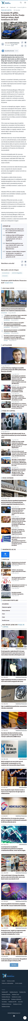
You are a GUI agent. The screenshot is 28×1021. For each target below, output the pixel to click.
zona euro (5, 276)
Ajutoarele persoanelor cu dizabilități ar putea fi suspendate (14, 330)
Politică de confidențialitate (7, 983)
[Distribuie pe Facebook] (25, 42)
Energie (6, 340)
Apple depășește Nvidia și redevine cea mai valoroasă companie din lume (13, 680)
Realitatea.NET (5, 992)
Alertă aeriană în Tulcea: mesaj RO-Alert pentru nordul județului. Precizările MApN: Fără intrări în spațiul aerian (15, 325)
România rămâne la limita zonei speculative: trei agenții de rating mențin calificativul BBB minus (12, 734)
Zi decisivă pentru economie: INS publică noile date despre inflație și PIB (14, 960)
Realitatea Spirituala (6, 994)
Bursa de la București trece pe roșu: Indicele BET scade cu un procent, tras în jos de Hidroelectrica (14, 246)
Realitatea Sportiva (14, 992)
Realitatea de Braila (6, 1006)
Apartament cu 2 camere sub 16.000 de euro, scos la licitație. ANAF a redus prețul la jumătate (19, 406)
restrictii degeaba (17, 273)
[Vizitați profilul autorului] (2, 44)
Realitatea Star (22, 992)
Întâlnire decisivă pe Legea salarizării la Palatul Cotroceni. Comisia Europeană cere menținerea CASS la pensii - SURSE (15, 318)
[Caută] (20, 3)
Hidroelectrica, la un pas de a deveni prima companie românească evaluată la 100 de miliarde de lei (14, 820)
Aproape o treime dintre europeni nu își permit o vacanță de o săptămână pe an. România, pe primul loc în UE (15, 254)
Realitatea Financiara (21, 648)
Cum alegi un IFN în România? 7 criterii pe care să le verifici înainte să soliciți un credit (19, 398)
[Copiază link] (22, 42)
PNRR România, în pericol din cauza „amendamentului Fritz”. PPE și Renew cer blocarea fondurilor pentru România (19, 541)
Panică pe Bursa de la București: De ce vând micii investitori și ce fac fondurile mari (15, 230)
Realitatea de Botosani (6, 1004)
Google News (9, 282)
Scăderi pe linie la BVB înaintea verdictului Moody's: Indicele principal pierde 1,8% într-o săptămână (15, 237)
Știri (7, 7)
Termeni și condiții (11, 981)
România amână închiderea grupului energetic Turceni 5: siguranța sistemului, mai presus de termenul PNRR (14, 338)
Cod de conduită (18, 983)
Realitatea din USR (6, 999)
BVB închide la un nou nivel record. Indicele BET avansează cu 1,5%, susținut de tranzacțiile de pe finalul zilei (12, 764)
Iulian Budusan (14, 43)
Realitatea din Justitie (16, 997)
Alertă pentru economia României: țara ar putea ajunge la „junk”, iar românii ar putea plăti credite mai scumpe (19, 472)
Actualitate (4, 312)
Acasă (4, 7)
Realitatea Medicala (6, 997)
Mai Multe (14, 965)
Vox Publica (4, 1001)
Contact (3, 981)
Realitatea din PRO (12, 1001)
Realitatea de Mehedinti (16, 999)
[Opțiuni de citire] (25, 1017)
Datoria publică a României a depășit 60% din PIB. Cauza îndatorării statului (13, 904)
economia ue (5, 273)
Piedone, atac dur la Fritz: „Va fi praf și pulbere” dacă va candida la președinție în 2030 (19, 389)
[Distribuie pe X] (25, 45)
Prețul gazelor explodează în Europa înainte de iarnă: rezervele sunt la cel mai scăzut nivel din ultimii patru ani (13, 653)
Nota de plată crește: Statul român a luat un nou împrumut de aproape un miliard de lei (13, 791)
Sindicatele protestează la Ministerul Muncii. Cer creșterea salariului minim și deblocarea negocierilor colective (14, 310)
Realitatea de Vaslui (17, 1004)
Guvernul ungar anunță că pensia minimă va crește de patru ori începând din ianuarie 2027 (18, 511)
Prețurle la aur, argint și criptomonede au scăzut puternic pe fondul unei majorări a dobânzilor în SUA (13, 932)
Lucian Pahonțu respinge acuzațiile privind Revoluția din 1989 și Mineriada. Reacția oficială (13, 369)
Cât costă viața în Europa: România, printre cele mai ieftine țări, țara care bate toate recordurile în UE (13, 877)
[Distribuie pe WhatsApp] (22, 45)
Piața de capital (13, 7)
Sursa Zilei (20, 1001)
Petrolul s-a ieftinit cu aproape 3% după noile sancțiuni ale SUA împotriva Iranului (18, 532)
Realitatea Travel (15, 994)
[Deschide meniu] (25, 3)
